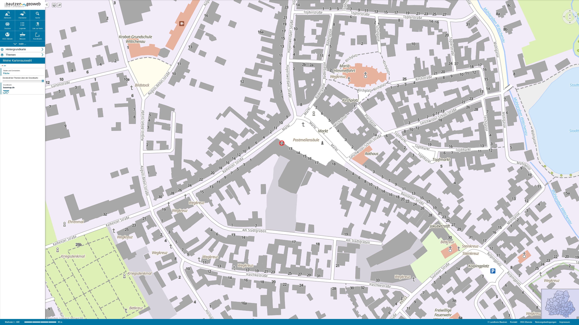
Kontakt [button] (513, 322)
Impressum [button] (564, 322)
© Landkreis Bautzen (497, 322)
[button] (22, 44)
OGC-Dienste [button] (526, 322)
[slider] (23, 81)
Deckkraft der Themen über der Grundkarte (20, 78)
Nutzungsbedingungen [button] (545, 322)
